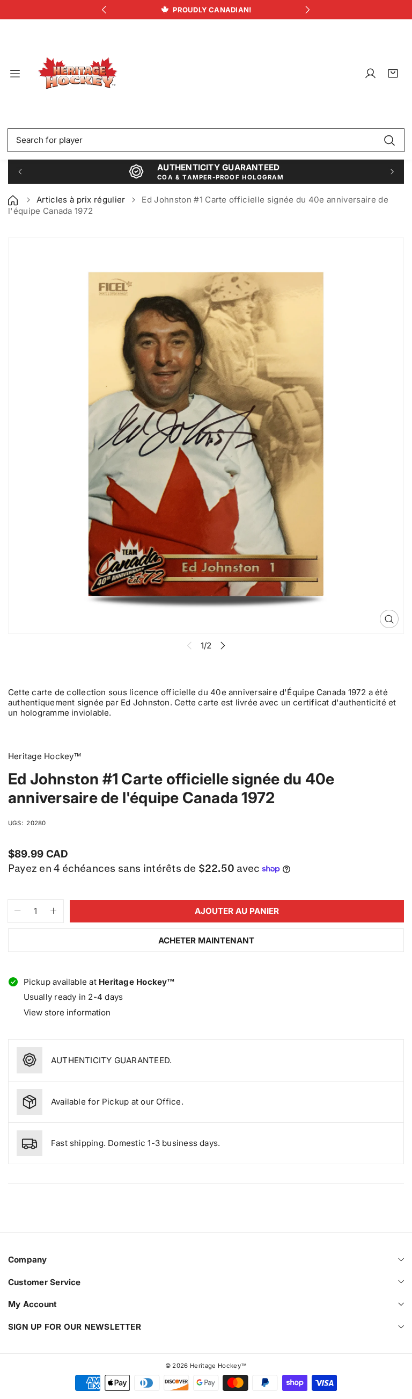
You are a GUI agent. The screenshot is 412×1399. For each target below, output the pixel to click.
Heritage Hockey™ (218, 1365)
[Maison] (14, 199)
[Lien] (77, 73)
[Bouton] (104, 10)
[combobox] (206, 140)
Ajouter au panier (237, 911)
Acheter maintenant (206, 940)
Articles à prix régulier (81, 199)
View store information (67, 1012)
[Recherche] (389, 140)
